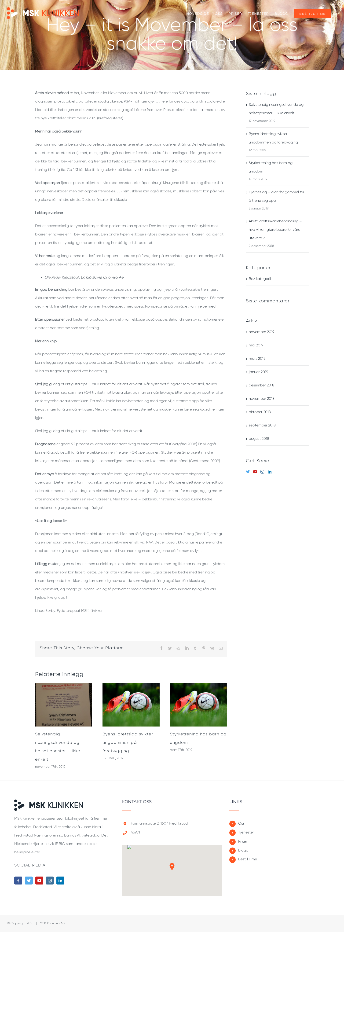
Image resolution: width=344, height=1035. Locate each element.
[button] (172, 866)
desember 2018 (261, 385)
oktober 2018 (260, 412)
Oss (241, 824)
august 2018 (259, 439)
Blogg (243, 850)
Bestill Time (247, 859)
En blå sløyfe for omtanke (102, 277)
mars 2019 (257, 359)
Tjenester (246, 832)
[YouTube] (255, 471)
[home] (48, 804)
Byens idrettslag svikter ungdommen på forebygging (127, 742)
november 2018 (261, 399)
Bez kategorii (260, 279)
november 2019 (261, 332)
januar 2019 (258, 372)
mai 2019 (256, 345)
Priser (242, 842)
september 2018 (262, 425)
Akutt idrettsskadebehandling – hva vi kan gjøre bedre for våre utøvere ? (275, 230)
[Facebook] (18, 881)
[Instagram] (262, 471)
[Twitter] (248, 471)
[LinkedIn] (269, 471)
